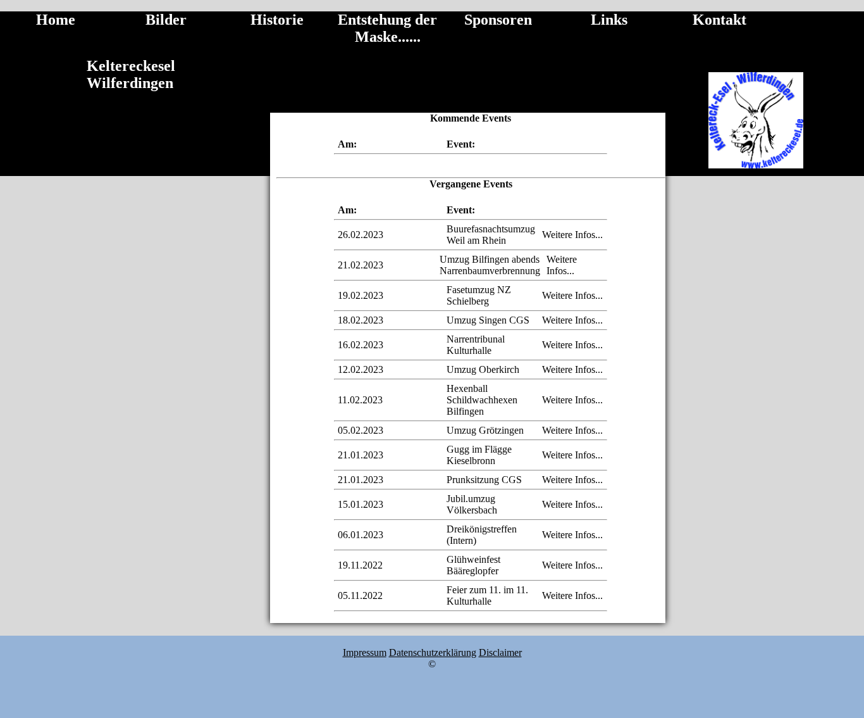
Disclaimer (500, 652)
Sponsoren (498, 19)
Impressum (364, 652)
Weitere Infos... (572, 234)
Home (55, 19)
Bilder (166, 19)
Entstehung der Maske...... (387, 28)
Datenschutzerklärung (432, 652)
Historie (277, 19)
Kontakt (719, 19)
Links (609, 19)
